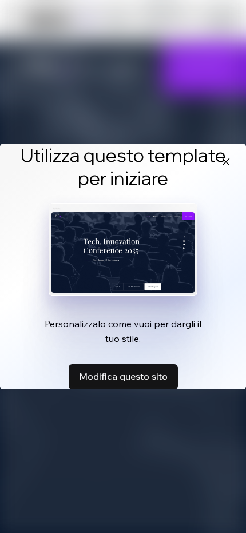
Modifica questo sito (123, 376)
